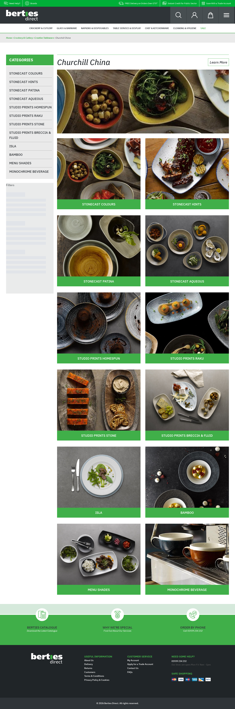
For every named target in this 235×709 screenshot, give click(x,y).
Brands (33, 3)
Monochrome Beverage (29, 171)
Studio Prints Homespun (30, 107)
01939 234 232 (195, 630)
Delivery (88, 664)
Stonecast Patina (24, 90)
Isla (12, 146)
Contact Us (132, 668)
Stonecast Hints (23, 82)
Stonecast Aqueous (26, 99)
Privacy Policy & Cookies (96, 680)
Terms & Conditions (94, 676)
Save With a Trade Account (218, 3)
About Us (89, 660)
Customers (89, 672)
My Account (133, 660)
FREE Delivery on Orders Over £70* (141, 3)
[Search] (178, 15)
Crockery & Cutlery (23, 37)
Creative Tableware (44, 37)
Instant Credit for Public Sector (182, 3)
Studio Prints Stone (26, 124)
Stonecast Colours (26, 73)
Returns (88, 668)
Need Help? (14, 3)
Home (9, 37)
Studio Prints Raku (26, 115)
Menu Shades (20, 163)
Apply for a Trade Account (140, 664)
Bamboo (16, 154)
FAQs (130, 672)
